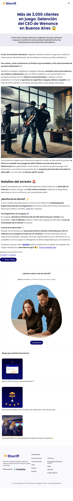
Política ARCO (52, 473)
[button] (69, 3)
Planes (33, 468)
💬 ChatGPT (4, 255)
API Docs (50, 458)
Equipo (33, 471)
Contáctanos (36, 343)
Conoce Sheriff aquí (47, 247)
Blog (49, 466)
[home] (10, 3)
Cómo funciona (36, 458)
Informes (50, 469)
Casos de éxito (36, 461)
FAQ (33, 465)
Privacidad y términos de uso (54, 462)
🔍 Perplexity (12, 255)
